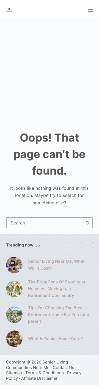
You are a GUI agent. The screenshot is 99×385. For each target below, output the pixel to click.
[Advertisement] (49, 71)
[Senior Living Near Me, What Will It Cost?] (14, 265)
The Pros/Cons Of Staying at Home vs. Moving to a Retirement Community (57, 288)
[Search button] (87, 223)
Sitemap (14, 372)
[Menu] (90, 9)
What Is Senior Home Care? (55, 338)
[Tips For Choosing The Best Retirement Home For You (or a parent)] (14, 315)
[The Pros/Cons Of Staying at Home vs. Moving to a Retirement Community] (14, 289)
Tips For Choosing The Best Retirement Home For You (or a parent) (58, 314)
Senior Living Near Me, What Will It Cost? (56, 265)
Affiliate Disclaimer (39, 378)
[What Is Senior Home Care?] (14, 338)
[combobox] (45, 222)
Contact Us (63, 367)
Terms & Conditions (44, 372)
